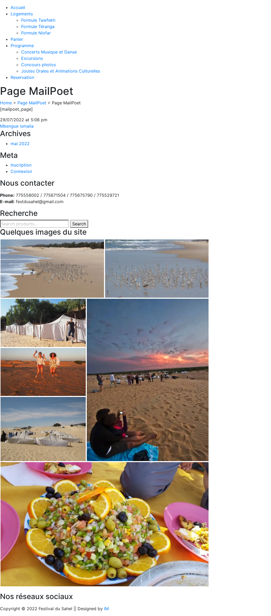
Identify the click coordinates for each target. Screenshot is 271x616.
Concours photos (38, 64)
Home (6, 102)
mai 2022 (20, 143)
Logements (22, 13)
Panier (17, 39)
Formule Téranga (38, 26)
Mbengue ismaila (17, 126)
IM (106, 608)
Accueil (18, 7)
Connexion (21, 171)
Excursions (32, 58)
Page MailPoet (31, 102)
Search (79, 223)
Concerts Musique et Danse (49, 52)
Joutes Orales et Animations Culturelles (60, 71)
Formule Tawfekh (38, 20)
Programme (22, 45)
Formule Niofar (36, 32)
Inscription (21, 165)
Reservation (22, 77)
